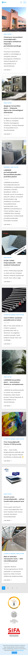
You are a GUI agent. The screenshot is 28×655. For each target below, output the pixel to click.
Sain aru (14, 652)
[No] (26, 649)
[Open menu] (24, 2)
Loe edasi (8, 69)
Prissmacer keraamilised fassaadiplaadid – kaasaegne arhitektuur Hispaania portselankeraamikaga (13, 41)
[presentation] (14, 19)
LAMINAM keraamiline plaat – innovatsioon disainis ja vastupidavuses (13, 382)
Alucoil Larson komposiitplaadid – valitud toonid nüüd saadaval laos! (14, 499)
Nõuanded (7, 167)
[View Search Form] (21, 2)
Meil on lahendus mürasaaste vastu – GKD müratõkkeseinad (13, 559)
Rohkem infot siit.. (19, 650)
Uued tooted (8, 34)
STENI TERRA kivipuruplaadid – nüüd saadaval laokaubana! (12, 263)
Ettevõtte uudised (9, 314)
